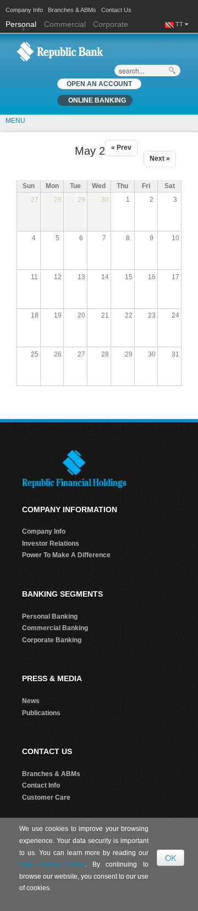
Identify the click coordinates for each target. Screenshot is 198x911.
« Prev (121, 147)
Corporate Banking (51, 640)
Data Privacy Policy (52, 864)
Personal (22, 24)
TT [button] (180, 24)
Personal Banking (50, 616)
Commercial (65, 24)
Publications (41, 713)
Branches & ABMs (72, 10)
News (31, 701)
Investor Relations (50, 543)
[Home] (59, 51)
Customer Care (46, 797)
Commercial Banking (55, 628)
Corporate (110, 24)
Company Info (24, 10)
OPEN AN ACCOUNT (99, 84)
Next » (160, 158)
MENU (15, 121)
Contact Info (41, 785)
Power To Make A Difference (66, 555)
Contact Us (116, 10)
